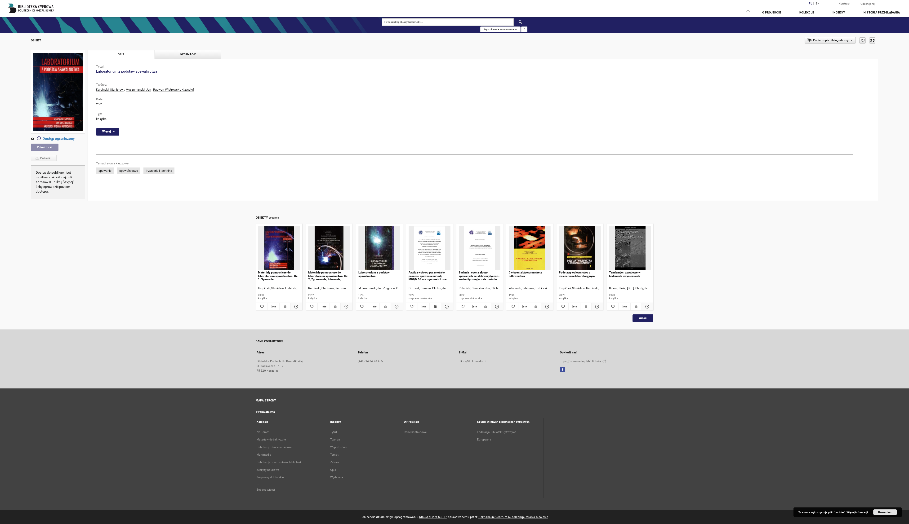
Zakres (334, 462)
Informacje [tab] (188, 54)
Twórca (335, 439)
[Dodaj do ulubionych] (862, 40)
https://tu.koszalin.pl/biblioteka (581, 361)
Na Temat (263, 432)
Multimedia (264, 454)
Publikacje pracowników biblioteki (279, 462)
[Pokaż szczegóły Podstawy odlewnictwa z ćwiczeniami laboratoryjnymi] (596, 307)
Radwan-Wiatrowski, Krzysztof (173, 89)
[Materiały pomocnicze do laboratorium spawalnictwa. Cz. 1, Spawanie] (279, 248)
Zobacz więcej (266, 489)
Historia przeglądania (882, 12)
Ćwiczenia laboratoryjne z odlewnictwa (525, 274)
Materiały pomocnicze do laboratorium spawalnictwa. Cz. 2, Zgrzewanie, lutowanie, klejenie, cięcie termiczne (328, 276)
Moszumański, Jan (138, 89)
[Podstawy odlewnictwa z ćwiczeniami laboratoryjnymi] (580, 248)
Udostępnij (867, 3)
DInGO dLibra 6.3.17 (433, 517)
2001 (99, 104)
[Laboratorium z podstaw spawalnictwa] (379, 248)
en (817, 3)
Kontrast (844, 3)
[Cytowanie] (872, 40)
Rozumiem (885, 512)
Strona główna (265, 412)
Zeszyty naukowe (268, 469)
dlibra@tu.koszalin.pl (472, 361)
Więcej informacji (857, 512)
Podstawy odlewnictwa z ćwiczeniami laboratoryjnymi (577, 274)
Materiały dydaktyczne (271, 439)
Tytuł (333, 432)
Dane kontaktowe (415, 432)
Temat (334, 454)
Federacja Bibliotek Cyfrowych (496, 432)
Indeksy (839, 12)
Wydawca (336, 477)
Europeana (484, 439)
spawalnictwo (128, 170)
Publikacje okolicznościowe (274, 447)
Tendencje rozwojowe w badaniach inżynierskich (625, 274)
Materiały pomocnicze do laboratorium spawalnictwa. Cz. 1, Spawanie (278, 276)
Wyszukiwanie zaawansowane (500, 29)
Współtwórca (338, 447)
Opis (333, 469)
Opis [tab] (121, 54)
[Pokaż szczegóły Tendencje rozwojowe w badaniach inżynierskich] (647, 307)
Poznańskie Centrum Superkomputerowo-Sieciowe (513, 517)
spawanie (104, 170)
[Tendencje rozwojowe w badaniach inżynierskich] (630, 248)
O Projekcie (771, 12)
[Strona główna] (747, 12)
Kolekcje (806, 12)
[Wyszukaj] (520, 22)
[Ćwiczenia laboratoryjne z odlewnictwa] (529, 248)
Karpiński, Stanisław (110, 89)
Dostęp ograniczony (59, 139)
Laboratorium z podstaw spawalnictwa (374, 274)
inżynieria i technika (159, 170)
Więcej (643, 318)
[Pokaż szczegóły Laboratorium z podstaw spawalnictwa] (396, 307)
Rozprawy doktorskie (270, 477)
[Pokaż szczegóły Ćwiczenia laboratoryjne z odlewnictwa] (546, 307)
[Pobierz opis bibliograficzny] (273, 307)
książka (101, 119)
